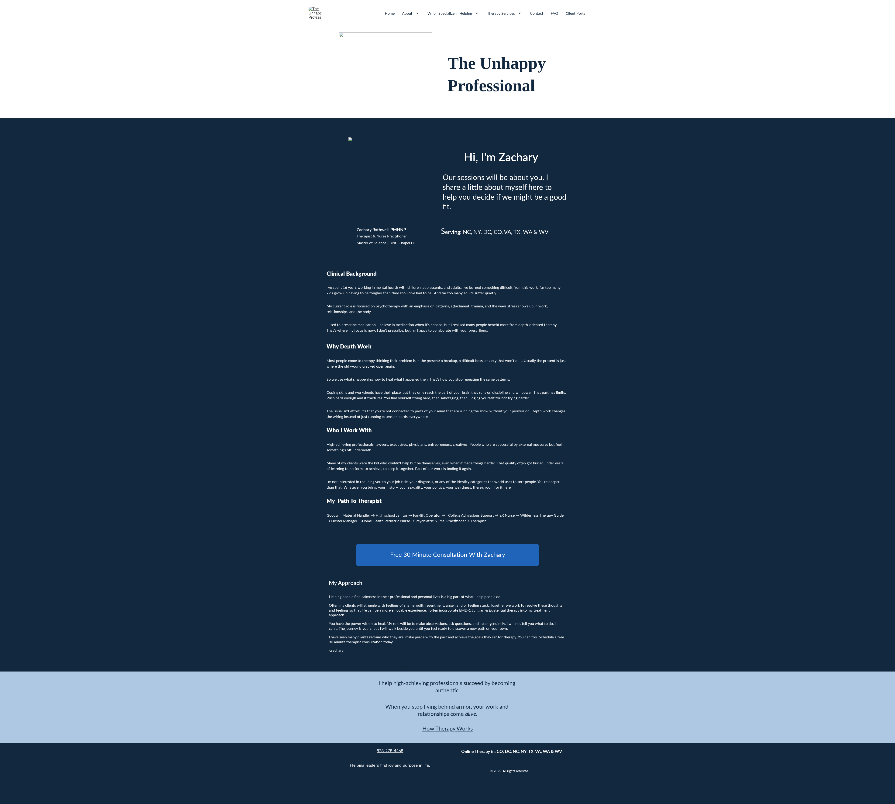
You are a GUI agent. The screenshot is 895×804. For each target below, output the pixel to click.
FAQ (554, 13)
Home (390, 13)
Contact (536, 13)
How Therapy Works (447, 729)
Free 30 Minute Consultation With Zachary (447, 555)
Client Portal (576, 13)
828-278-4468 (390, 751)
